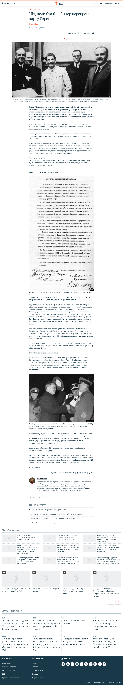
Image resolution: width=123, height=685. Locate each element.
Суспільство (34, 9)
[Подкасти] (95, 3)
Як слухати (6, 663)
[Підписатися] (104, 664)
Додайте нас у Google (112, 3)
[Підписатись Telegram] (90, 664)
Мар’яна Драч (34, 24)
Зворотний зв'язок (38, 678)
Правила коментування (10, 678)
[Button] (72, 33)
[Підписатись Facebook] (63, 664)
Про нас (34, 663)
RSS (3, 674)
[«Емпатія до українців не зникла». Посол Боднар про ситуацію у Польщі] (9, 538)
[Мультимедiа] (101, 3)
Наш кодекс (36, 667)
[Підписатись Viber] (86, 664)
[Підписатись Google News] (68, 664)
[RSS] (95, 664)
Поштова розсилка (8, 670)
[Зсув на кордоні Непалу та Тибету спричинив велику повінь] (77, 579)
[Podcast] (100, 664)
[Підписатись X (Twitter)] (72, 664)
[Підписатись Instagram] (81, 664)
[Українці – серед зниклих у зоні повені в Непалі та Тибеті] (16, 579)
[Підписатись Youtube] (77, 664)
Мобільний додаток (9, 667)
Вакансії (35, 674)
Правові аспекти (37, 670)
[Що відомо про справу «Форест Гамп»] (46, 579)
